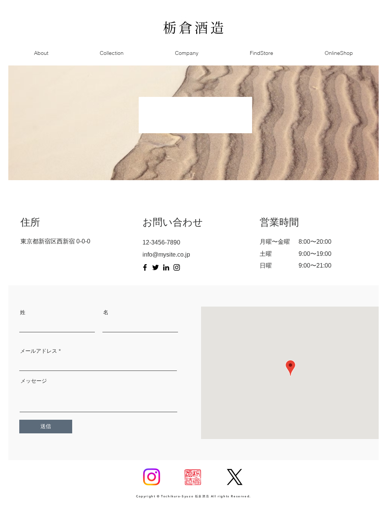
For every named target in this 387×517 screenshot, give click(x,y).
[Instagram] (176, 267)
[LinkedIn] (166, 267)
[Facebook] (145, 267)
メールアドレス (38, 350)
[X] (234, 477)
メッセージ (33, 380)
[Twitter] (155, 267)
